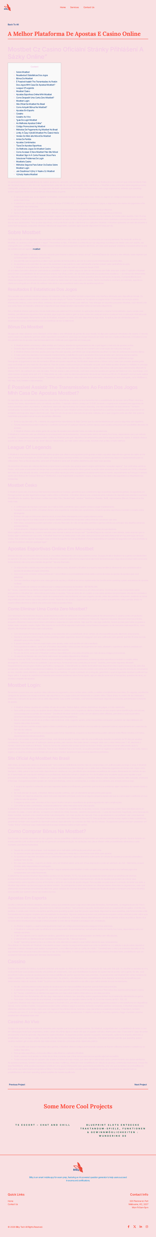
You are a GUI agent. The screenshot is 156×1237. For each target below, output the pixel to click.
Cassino (19, 113)
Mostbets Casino (23, 161)
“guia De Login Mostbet (26, 120)
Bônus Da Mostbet (24, 78)
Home (63, 7)
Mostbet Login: (23, 100)
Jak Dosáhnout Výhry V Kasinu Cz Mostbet (35, 171)
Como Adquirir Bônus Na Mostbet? (31, 107)
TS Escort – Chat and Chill (43, 1125)
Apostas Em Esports (25, 110)
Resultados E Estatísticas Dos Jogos (32, 75)
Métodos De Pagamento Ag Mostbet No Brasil (36, 129)
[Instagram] (146, 1226)
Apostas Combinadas (25, 142)
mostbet (36, 249)
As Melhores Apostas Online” (29, 123)
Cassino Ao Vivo (23, 116)
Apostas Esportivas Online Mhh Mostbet (34, 94)
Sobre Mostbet (23, 72)
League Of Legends (25, 88)
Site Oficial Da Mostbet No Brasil (30, 104)
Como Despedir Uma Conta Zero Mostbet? (35, 97)
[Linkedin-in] (140, 1226)
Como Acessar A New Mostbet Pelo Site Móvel (37, 152)
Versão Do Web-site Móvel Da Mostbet (33, 136)
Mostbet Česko (23, 91)
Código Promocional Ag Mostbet (30, 126)
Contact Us (88, 7)
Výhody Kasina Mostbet (26, 174)
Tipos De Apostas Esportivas (28, 145)
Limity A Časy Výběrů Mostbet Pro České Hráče (37, 132)
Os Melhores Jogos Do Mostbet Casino (33, 148)
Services (74, 7)
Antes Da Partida (23, 139)
